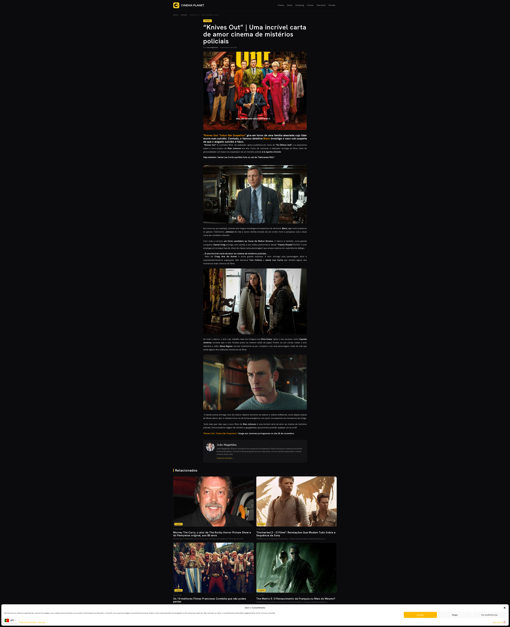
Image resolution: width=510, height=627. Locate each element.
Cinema (281, 5)
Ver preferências (489, 615)
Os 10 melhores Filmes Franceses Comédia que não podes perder (209, 600)
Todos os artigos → (225, 458)
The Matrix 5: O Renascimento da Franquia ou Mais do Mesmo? (295, 598)
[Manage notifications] (504, 622)
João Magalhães (212, 47)
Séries (289, 5)
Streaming (300, 5)
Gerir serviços (498, 622)
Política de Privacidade (27, 622)
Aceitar (420, 615)
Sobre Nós (41, 622)
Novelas (332, 5)
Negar (455, 615)
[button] (504, 607)
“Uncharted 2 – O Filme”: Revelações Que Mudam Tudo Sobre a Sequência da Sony (295, 534)
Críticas (310, 5)
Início (175, 15)
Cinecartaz (321, 5)
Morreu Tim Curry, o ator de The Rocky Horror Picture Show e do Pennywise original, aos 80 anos (212, 534)
